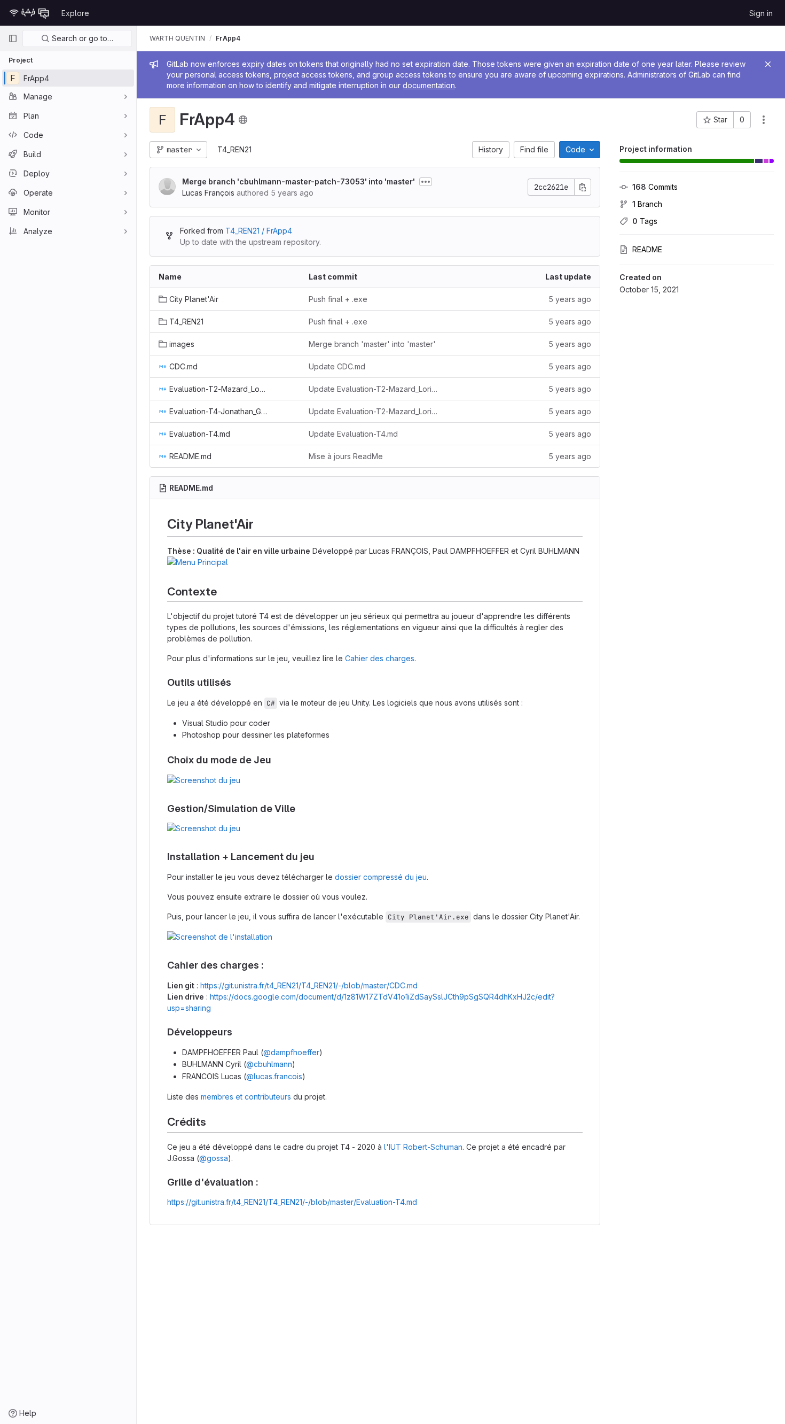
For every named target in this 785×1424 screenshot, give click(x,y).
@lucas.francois (274, 1076)
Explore (75, 13)
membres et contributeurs (246, 1096)
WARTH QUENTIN (177, 38)
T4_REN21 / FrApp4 (258, 230)
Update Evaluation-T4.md (353, 433)
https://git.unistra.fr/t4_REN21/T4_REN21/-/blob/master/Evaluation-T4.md (292, 1201)
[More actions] (763, 119)
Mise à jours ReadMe (346, 456)
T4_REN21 (234, 149)
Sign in (761, 13)
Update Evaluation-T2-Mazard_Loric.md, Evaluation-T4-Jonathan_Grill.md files (375, 388)
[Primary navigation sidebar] (12, 38)
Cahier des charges (379, 658)
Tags (644, 221)
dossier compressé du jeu (381, 876)
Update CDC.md (337, 366)
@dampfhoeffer (291, 1052)
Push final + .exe (338, 299)
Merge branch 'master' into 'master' (372, 344)
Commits (655, 186)
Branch (647, 203)
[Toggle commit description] (425, 181)
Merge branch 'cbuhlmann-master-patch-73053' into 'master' (298, 181)
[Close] (768, 64)
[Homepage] (29, 12)
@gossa (213, 1158)
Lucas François (208, 192)
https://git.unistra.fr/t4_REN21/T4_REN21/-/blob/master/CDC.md (309, 985)
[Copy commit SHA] (582, 187)
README (647, 249)
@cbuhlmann (269, 1064)
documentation (429, 85)
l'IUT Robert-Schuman (423, 1146)
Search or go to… (81, 38)
